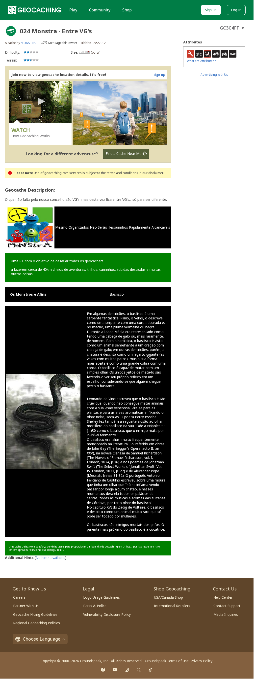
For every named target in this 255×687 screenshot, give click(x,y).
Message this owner (62, 43)
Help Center (222, 597)
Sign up (211, 9)
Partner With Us (26, 605)
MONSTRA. (28, 43)
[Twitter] (139, 670)
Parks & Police (94, 605)
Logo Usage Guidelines (101, 597)
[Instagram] (127, 670)
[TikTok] (150, 670)
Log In (236, 9)
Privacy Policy (201, 660)
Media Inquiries (225, 614)
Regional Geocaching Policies (36, 622)
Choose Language (41, 639)
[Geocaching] (34, 10)
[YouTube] (115, 670)
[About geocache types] (11, 31)
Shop (127, 10)
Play (73, 10)
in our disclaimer (151, 173)
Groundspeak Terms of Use (167, 660)
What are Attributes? (201, 61)
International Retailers (172, 605)
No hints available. (50, 557)
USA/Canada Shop (168, 597)
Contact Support (226, 605)
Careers (19, 597)
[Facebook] (103, 670)
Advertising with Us (214, 74)
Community (99, 10)
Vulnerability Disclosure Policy (107, 614)
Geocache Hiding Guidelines (35, 614)
